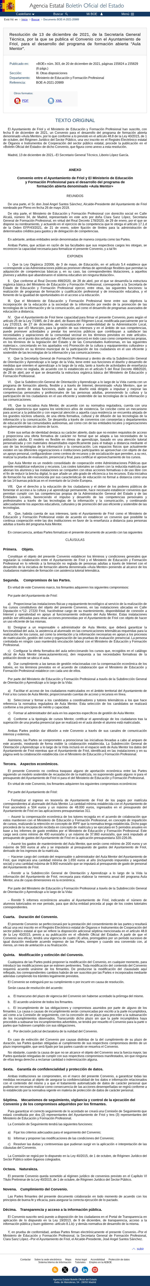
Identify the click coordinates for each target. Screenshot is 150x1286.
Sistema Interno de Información (54, 1262)
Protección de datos (119, 1259)
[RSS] (55, 1272)
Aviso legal (81, 1259)
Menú (125, 14)
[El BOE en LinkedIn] (85, 1272)
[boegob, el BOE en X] (65, 1272)
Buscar (35, 19)
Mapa (68, 1259)
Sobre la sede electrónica (48, 1259)
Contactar (25, 1259)
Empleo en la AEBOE (100, 1262)
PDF (25, 100)
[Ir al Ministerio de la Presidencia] (7, 6)
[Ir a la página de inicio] (76, 6)
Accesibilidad (98, 1259)
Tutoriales (80, 1262)
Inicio (24, 19)
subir (140, 1249)
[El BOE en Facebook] (75, 1272)
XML (59, 100)
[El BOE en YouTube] (95, 1272)
